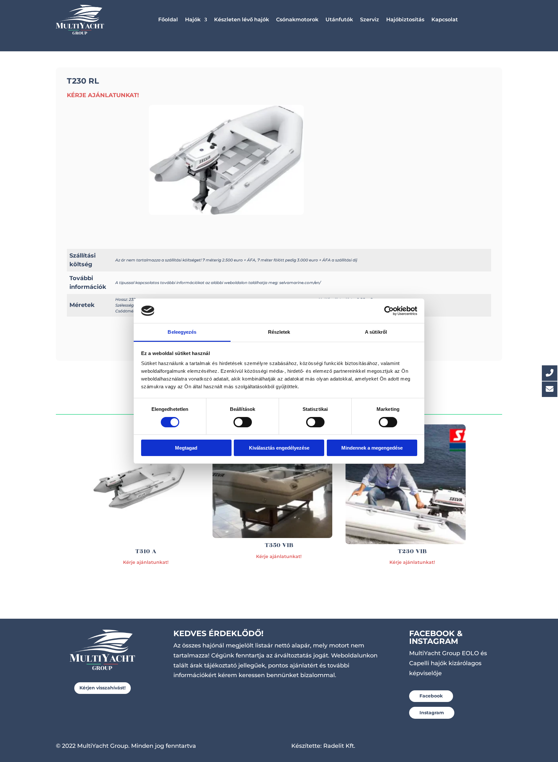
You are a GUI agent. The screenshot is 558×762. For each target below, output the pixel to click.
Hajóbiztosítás (405, 19)
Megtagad (186, 448)
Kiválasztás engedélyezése (279, 448)
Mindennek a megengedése (372, 448)
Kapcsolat (444, 19)
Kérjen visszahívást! (102, 688)
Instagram (431, 713)
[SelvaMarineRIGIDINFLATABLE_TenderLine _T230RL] (226, 213)
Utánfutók (339, 19)
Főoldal (168, 19)
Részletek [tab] (279, 332)
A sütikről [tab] (376, 332)
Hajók (193, 19)
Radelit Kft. (339, 745)
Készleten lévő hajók (241, 19)
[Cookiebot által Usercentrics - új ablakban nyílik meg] (389, 311)
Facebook (431, 696)
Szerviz (369, 19)
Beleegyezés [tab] (182, 332)
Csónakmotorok (297, 19)
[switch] (242, 422)
